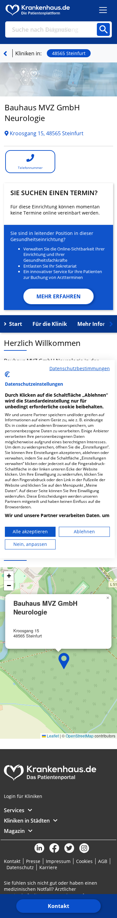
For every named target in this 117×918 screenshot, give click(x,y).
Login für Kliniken (23, 796)
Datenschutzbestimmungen (79, 368)
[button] (64, 661)
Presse (33, 861)
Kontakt (58, 906)
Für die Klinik (49, 323)
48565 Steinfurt (68, 53)
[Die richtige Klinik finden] (5, 53)
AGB (102, 861)
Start (15, 323)
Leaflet (52, 735)
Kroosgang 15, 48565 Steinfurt (46, 133)
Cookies (84, 861)
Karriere (48, 867)
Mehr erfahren (58, 296)
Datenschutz (20, 867)
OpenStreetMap (80, 735)
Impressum (58, 861)
